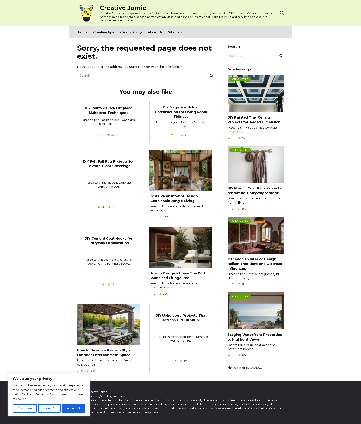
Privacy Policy (131, 32)
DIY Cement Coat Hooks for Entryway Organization (109, 240)
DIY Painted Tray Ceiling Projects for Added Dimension (254, 119)
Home (83, 32)
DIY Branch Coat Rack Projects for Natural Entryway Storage (254, 190)
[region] (49, 394)
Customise (25, 408)
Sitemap (175, 32)
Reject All (49, 408)
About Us (155, 32)
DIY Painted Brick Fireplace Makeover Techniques (109, 110)
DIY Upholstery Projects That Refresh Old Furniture (181, 317)
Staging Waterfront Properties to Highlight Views (255, 337)
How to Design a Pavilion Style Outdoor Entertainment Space (104, 352)
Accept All (73, 408)
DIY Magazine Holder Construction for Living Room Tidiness (181, 111)
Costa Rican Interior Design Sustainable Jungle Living (173, 198)
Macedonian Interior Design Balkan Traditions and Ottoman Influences (255, 263)
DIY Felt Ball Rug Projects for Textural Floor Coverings (108, 163)
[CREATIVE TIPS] (256, 110)
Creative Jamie (123, 7)
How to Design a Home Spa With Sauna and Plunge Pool (177, 275)
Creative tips (103, 32)
